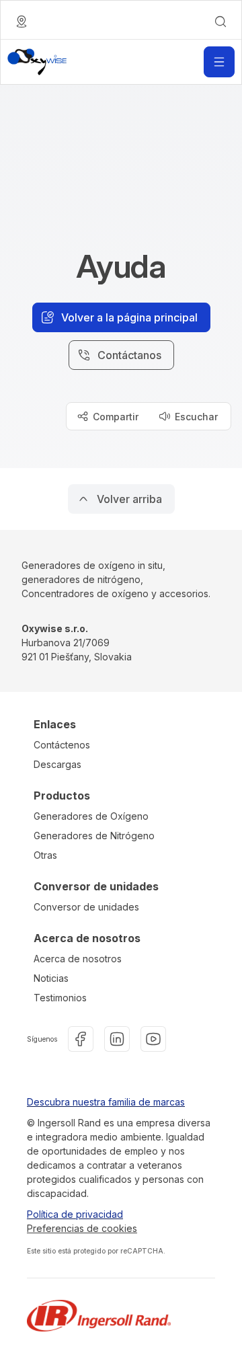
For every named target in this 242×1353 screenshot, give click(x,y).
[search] (220, 21)
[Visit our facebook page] (80, 1039)
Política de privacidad (75, 1214)
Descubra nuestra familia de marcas (106, 1102)
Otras (45, 855)
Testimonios (60, 997)
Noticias (51, 978)
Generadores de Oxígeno (91, 816)
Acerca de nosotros (78, 958)
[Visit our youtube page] (153, 1039)
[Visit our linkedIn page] (117, 1039)
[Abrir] (219, 61)
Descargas (57, 764)
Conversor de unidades (86, 907)
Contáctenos (62, 744)
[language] (21, 21)
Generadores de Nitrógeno (94, 835)
